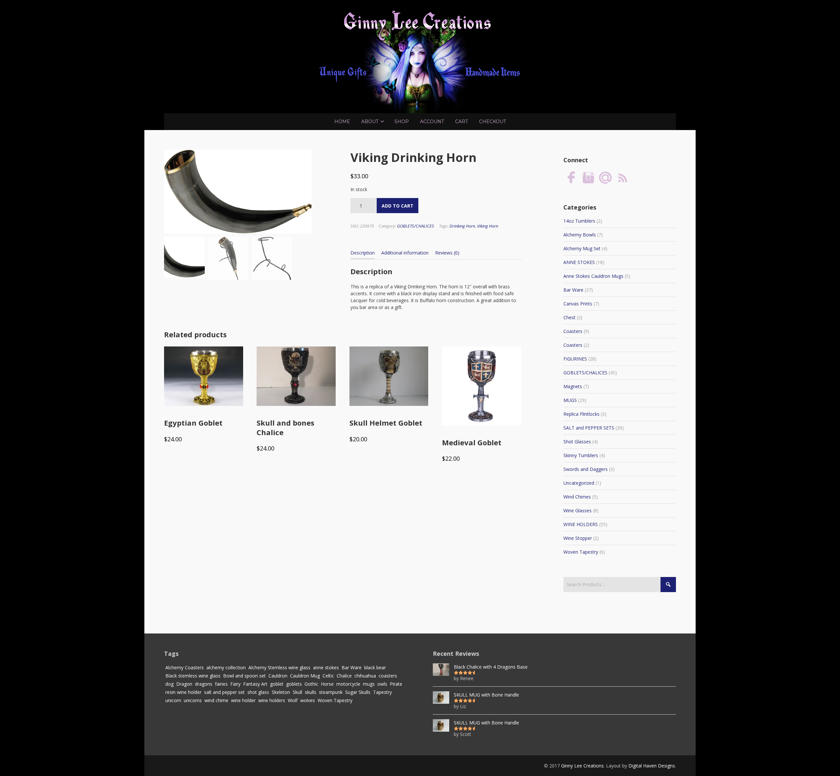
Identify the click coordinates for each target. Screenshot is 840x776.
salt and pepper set (224, 692)
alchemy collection (226, 667)
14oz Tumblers (579, 221)
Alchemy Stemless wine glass (279, 667)
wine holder (243, 700)
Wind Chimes (577, 497)
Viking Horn (487, 226)
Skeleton (281, 692)
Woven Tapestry (580, 552)
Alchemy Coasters (184, 667)
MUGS (570, 400)
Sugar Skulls (357, 692)
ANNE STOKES (579, 262)
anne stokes (326, 667)
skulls (310, 692)
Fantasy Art (255, 684)
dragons (203, 684)
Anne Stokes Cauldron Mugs (593, 276)
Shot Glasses (577, 441)
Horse (327, 684)
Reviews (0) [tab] (447, 253)
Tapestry (382, 692)
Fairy (235, 684)
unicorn (173, 700)
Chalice (344, 676)
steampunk (331, 692)
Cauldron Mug (305, 676)
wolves (307, 700)
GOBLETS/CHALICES (415, 226)
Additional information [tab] (405, 253)
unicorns (193, 700)
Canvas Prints (577, 303)
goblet (277, 684)
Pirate (396, 684)
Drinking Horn (462, 226)
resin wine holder (183, 692)
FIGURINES (575, 359)
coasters (388, 676)
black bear (375, 667)
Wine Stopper (577, 538)
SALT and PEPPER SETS (588, 428)
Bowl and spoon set (244, 676)
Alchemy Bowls (579, 235)
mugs (369, 684)
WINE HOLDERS (580, 524)
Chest (569, 317)
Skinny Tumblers (580, 455)
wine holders (271, 700)
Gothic (311, 684)
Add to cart (397, 206)
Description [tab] (362, 253)
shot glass (258, 692)
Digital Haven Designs (651, 766)
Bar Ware (573, 290)
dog (169, 684)
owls (382, 684)
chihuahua (365, 676)
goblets (294, 684)
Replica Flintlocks (581, 414)
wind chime (216, 700)
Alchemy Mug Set (581, 248)
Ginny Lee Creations (582, 766)
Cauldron (277, 676)
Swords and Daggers (585, 469)
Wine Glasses (577, 510)
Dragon (184, 684)
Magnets (572, 386)
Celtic (328, 676)
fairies (221, 684)
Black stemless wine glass (192, 676)
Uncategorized (578, 483)
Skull (297, 692)
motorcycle (348, 684)
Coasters (572, 331)
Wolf (293, 700)
